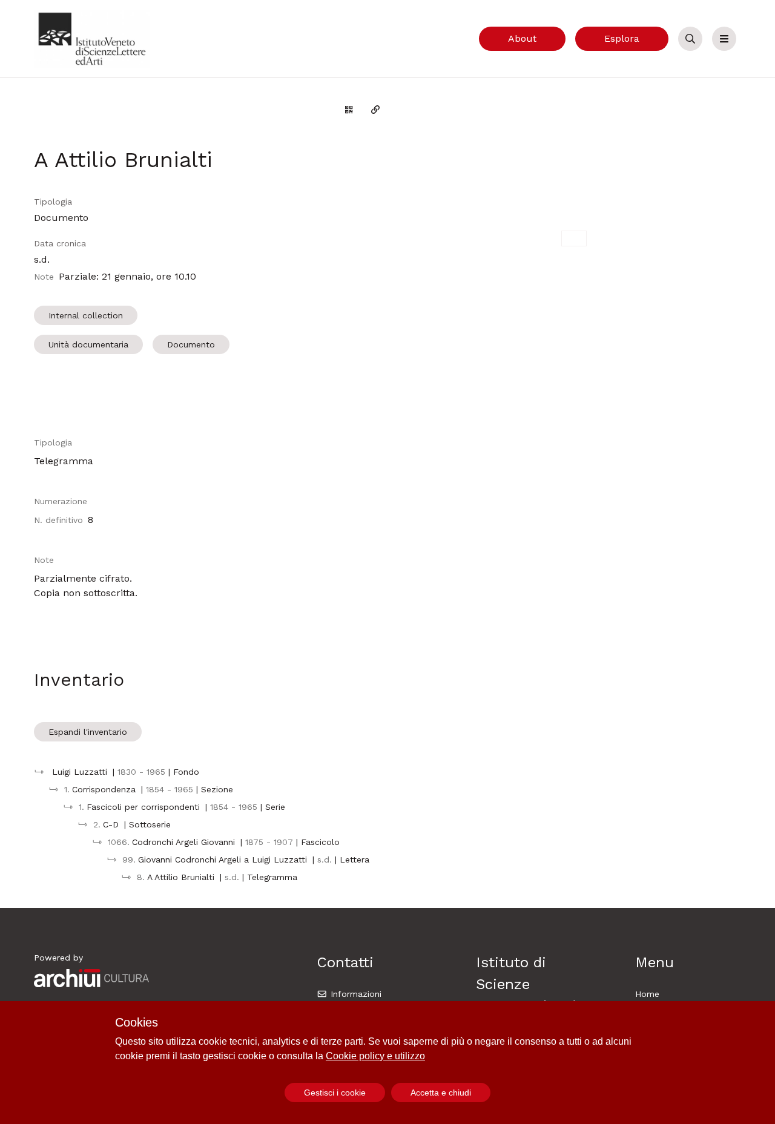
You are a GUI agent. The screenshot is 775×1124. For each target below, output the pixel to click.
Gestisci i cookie (335, 1092)
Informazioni (354, 994)
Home (647, 994)
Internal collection (85, 315)
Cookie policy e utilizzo (375, 1056)
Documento (191, 344)
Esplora (621, 38)
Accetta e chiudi (441, 1092)
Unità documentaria (88, 344)
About (522, 38)
